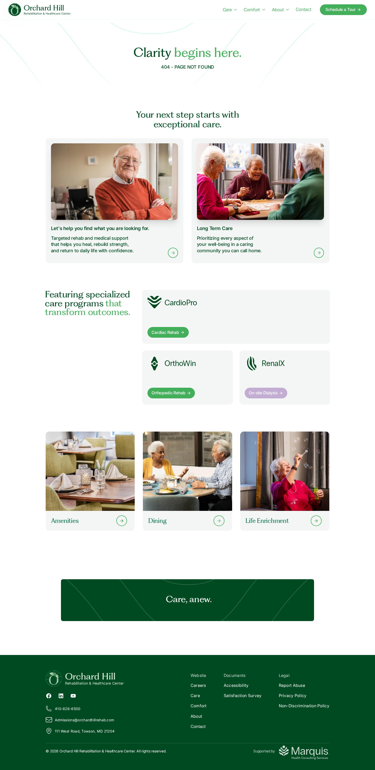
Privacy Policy (293, 695)
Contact (303, 9)
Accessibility (236, 685)
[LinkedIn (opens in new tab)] (61, 695)
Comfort (252, 9)
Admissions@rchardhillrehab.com (84, 720)
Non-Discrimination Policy (304, 705)
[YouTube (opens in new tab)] (73, 695)
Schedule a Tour (341, 9)
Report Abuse (292, 685)
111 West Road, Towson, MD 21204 (85, 731)
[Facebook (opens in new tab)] (49, 695)
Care (227, 9)
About (278, 9)
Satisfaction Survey (243, 695)
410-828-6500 (68, 708)
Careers (198, 685)
